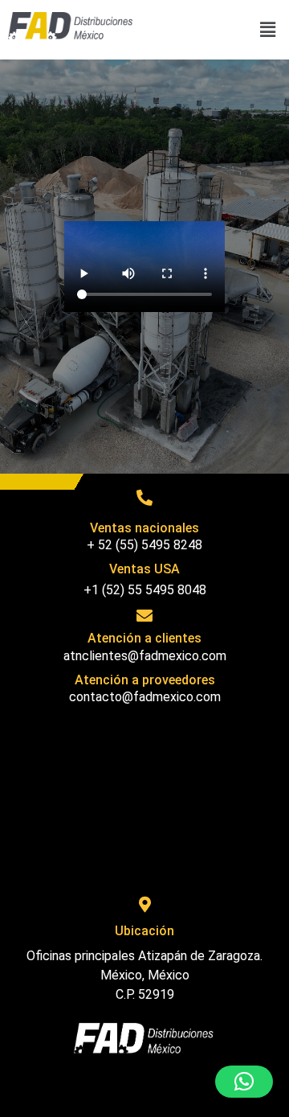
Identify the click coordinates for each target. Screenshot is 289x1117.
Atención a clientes (144, 638)
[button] (267, 29)
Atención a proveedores (145, 680)
